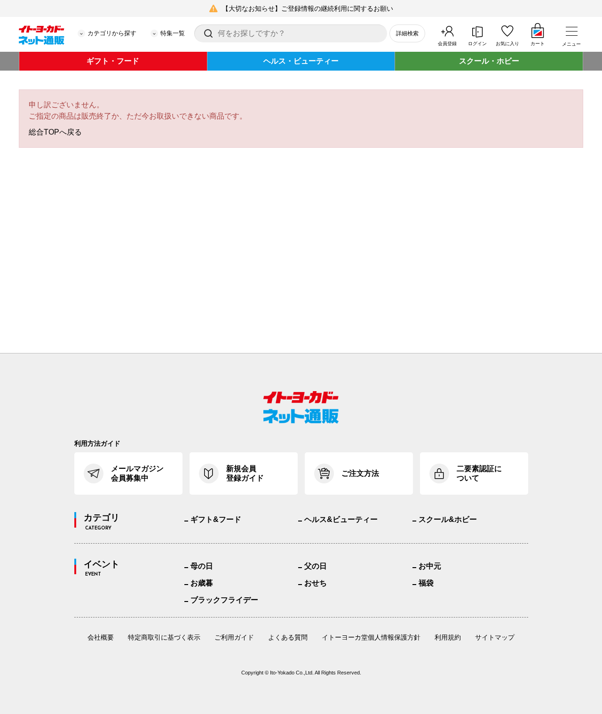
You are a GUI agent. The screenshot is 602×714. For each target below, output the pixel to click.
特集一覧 (172, 33)
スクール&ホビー (448, 519)
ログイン (477, 43)
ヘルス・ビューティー (301, 61)
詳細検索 (407, 33)
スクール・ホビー (489, 61)
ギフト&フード (215, 519)
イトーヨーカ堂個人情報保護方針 (371, 637)
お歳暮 (201, 583)
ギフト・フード (113, 61)
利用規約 (448, 637)
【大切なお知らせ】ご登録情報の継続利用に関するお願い (307, 8)
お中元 (430, 566)
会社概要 (100, 637)
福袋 (426, 583)
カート (538, 43)
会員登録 (447, 43)
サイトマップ (495, 637)
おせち (315, 583)
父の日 (315, 566)
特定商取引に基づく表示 (164, 637)
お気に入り (507, 43)
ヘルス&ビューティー (341, 519)
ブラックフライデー (224, 600)
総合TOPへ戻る (55, 132)
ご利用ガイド (234, 637)
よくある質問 (288, 637)
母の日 (201, 566)
